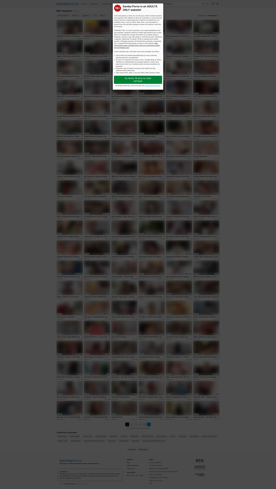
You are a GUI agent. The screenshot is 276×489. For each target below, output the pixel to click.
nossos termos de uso (152, 85)
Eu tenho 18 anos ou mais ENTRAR (138, 80)
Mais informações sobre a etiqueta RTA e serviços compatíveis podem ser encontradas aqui (137, 45)
